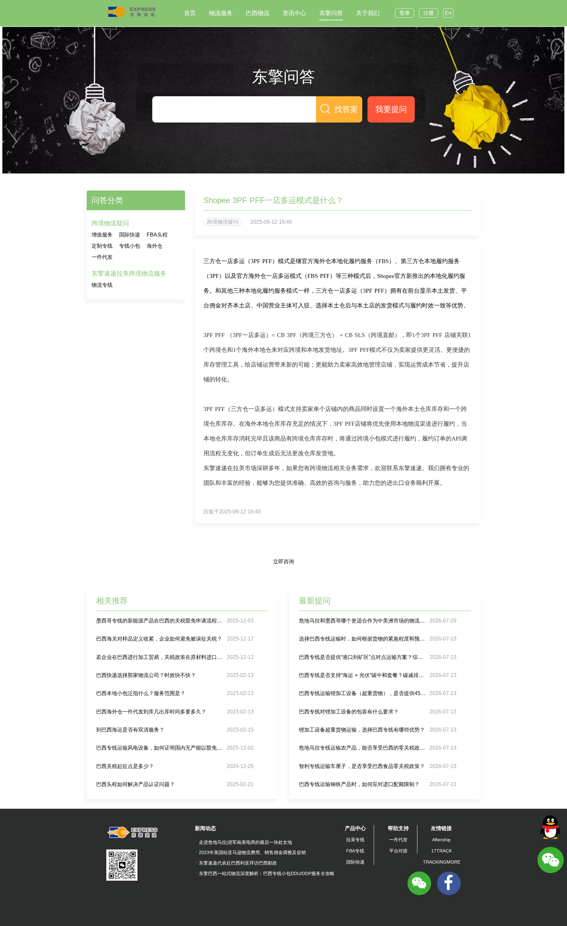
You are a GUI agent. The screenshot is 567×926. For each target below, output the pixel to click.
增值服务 (102, 234)
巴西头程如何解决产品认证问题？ (135, 784)
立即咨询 (283, 561)
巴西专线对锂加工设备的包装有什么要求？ (349, 711)
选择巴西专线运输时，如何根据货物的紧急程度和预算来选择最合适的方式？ (363, 639)
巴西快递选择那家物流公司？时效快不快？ (146, 675)
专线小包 (129, 246)
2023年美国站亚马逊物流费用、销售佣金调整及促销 (252, 852)
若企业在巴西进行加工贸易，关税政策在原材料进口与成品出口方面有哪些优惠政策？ (160, 657)
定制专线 (102, 246)
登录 (404, 13)
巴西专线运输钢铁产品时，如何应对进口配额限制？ (359, 784)
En (448, 13)
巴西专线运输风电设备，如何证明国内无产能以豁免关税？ (160, 748)
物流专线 (102, 285)
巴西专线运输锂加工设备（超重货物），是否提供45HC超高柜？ (363, 693)
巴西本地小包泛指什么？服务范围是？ (140, 693)
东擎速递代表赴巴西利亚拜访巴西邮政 (238, 863)
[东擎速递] (131, 12)
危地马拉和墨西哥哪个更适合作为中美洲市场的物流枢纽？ (363, 620)
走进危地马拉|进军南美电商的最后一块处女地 (245, 842)
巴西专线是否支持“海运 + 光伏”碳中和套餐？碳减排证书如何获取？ (363, 675)
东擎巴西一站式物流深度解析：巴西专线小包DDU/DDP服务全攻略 (266, 873)
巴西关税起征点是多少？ (125, 766)
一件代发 (102, 257)
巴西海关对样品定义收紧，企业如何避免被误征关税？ (159, 639)
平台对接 (398, 850)
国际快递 (129, 234)
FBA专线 (355, 850)
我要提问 (391, 109)
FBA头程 (157, 234)
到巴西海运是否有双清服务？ (130, 730)
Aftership (441, 839)
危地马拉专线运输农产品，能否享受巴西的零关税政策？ (363, 748)
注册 (428, 13)
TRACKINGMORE (441, 862)
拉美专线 (355, 839)
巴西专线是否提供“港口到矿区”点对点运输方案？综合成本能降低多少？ (363, 657)
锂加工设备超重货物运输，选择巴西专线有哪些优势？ (362, 730)
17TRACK (441, 850)
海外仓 (154, 246)
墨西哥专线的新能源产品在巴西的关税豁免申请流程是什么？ (160, 620)
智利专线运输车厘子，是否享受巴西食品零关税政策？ (362, 766)
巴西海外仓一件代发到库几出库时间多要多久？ (151, 711)
